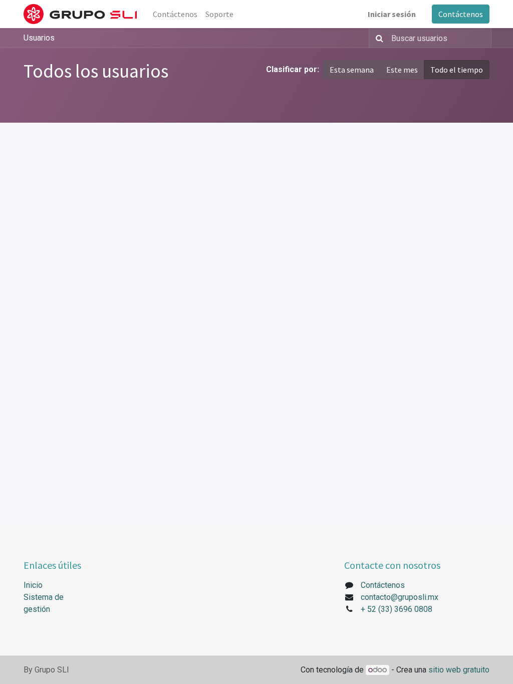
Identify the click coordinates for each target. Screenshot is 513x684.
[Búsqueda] (377, 38)
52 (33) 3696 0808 (399, 609)
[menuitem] (175, 14)
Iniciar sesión (392, 14)
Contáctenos (460, 14)
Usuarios (39, 38)
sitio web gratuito (458, 669)
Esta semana (352, 70)
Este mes (402, 70)
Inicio (33, 585)
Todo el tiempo (456, 70)
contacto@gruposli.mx (399, 597)
